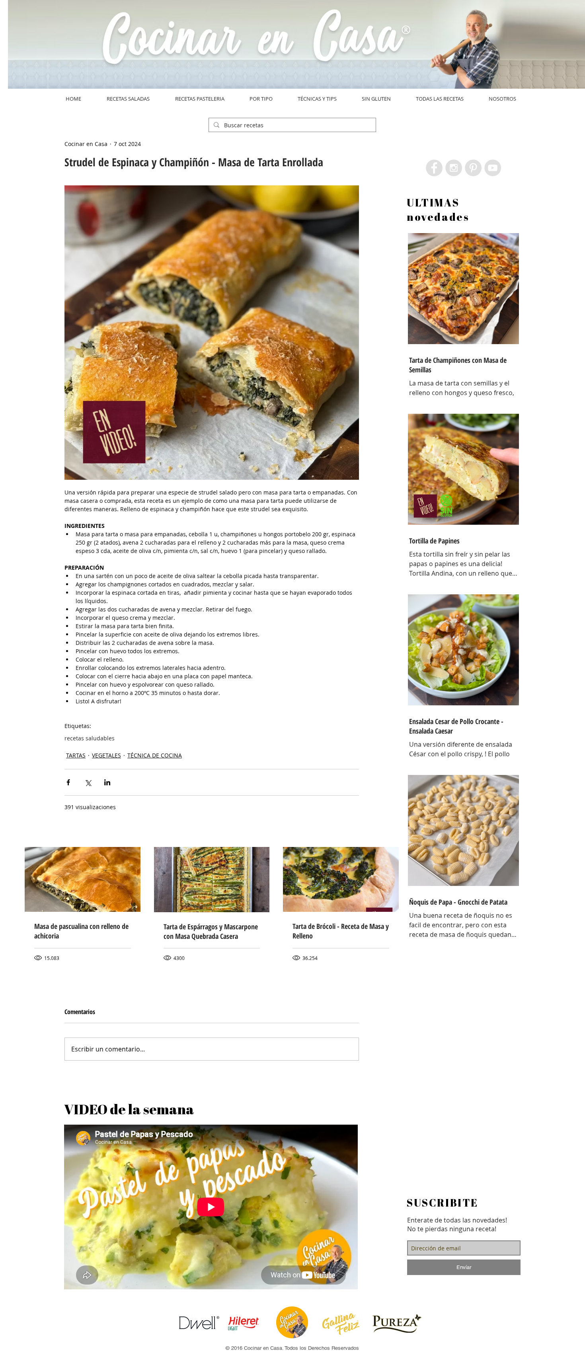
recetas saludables (89, 738)
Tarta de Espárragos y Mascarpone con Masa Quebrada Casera (211, 931)
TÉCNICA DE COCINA (154, 755)
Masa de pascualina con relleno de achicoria (81, 930)
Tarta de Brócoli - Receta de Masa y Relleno (340, 930)
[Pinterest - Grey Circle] (473, 168)
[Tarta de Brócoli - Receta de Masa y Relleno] (341, 879)
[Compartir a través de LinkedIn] (107, 782)
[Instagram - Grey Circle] (453, 168)
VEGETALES (106, 755)
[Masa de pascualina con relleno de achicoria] (82, 879)
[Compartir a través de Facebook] (68, 782)
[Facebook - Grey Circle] (434, 168)
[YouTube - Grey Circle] (492, 168)
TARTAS (76, 755)
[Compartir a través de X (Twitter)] (88, 782)
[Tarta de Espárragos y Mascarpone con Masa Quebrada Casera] (212, 879)
